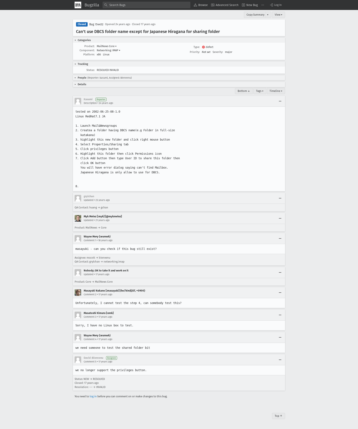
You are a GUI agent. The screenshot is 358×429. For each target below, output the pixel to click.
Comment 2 (90, 294)
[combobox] (146, 5)
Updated (88, 200)
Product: (89, 46)
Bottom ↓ (244, 90)
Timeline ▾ (276, 90)
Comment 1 (90, 240)
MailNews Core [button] (107, 46)
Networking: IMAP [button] (108, 50)
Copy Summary (255, 14)
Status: (90, 70)
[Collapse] (280, 101)
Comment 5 (90, 361)
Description (90, 103)
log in (93, 396)
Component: (87, 50)
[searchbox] (146, 5)
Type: (197, 47)
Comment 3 (90, 316)
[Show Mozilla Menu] (78, 5)
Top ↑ (278, 415)
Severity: (218, 51)
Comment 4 (90, 339)
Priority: (195, 51)
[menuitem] (200, 5)
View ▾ (278, 14)
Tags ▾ (260, 90)
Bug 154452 (96, 24)
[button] (275, 5)
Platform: (89, 54)
